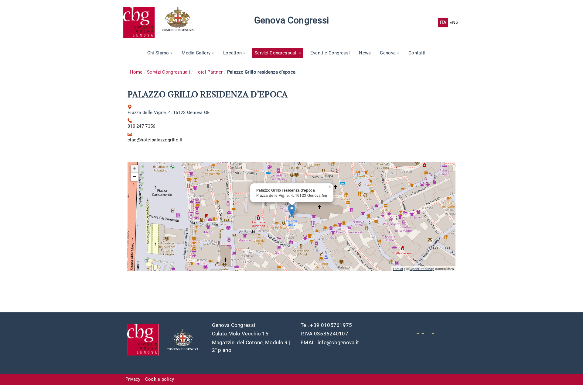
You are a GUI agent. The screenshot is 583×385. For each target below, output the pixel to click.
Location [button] (232, 53)
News (365, 53)
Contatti (416, 53)
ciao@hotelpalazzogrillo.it (155, 140)
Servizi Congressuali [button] (276, 53)
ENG (454, 22)
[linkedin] (423, 331)
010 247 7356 (141, 126)
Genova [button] (388, 53)
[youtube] (418, 331)
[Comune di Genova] (181, 22)
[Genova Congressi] (142, 22)
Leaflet (398, 268)
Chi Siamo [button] (158, 53)
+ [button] (134, 168)
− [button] (134, 176)
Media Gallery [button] (196, 53)
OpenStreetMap (422, 268)
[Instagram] (433, 331)
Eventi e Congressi (330, 53)
